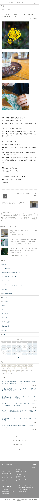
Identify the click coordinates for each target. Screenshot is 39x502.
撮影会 (4, 264)
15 (29, 348)
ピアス (4, 309)
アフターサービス (6, 475)
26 (14, 353)
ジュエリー (5, 289)
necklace (4, 370)
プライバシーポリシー (21, 480)
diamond (19, 365)
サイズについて (20, 469)
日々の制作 (5, 301)
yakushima (10, 373)
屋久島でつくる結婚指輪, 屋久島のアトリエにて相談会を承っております (19, 411)
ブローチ (4, 318)
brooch (14, 365)
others (3, 334)
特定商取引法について (21, 477)
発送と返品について (7, 473)
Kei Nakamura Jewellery (16, 2)
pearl (9, 370)
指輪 (3, 305)
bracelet (9, 365)
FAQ (17, 464)
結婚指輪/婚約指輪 (7, 293)
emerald (30, 365)
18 (8, 351)
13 (19, 348)
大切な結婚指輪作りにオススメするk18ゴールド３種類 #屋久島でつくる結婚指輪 (19, 389)
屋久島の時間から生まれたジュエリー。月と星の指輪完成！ (23, 231)
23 (34, 351)
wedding (4, 373)
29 (29, 353)
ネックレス (5, 313)
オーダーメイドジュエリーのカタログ (12, 285)
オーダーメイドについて (7, 478)
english (3, 368)
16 (34, 348)
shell (27, 370)
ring (23, 370)
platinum (13, 370)
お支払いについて (6, 471)
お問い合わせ (19, 474)
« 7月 (18, 358)
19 (14, 351)
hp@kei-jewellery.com (19, 440)
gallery (8, 368)
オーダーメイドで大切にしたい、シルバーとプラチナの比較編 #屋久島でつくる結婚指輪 (18, 397)
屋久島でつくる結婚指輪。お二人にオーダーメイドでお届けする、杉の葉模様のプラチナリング (18, 382)
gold (13, 368)
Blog (2, 6)
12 (14, 348)
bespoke (4, 365)
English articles (6, 268)
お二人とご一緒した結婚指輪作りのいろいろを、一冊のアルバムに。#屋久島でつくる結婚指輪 (23, 240)
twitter (33, 467)
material (29, 368)
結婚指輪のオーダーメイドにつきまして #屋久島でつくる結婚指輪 (19, 419)
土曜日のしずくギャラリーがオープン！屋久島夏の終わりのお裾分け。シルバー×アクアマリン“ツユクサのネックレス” (23, 250)
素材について (5, 281)
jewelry (24, 368)
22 (29, 351)
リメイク (4, 297)
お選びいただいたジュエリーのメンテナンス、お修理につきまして (18, 426)
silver (31, 370)
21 (24, 351)
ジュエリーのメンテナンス (9, 276)
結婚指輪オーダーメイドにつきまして (12, 272)
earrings (25, 365)
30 (34, 353)
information (18, 368)
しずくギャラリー (7, 322)
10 (3, 348)
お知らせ (4, 330)
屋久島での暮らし (7, 326)
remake (18, 370)
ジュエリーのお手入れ (21, 472)
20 (19, 351)
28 (24, 353)
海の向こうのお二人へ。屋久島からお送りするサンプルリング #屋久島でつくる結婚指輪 (18, 404)
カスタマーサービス (7, 464)
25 (8, 353)
